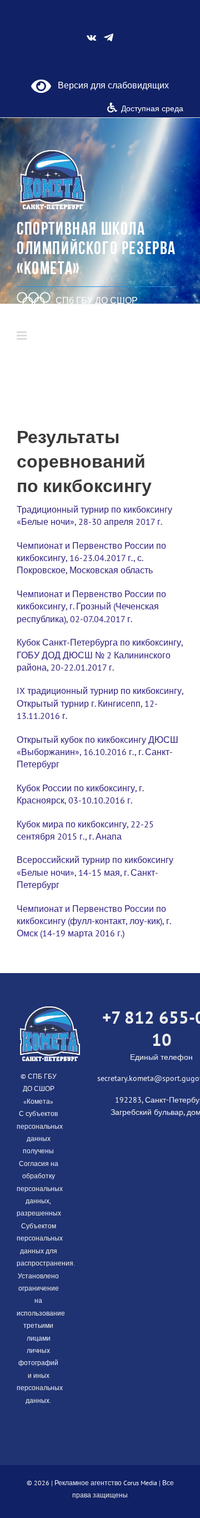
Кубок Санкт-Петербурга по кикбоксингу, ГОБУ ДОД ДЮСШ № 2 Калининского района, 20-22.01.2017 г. (100, 655)
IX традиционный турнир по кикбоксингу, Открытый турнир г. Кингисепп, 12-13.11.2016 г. (100, 703)
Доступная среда (152, 108)
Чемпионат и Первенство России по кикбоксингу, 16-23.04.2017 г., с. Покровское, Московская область (91, 558)
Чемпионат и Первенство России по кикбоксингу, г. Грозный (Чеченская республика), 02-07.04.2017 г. (91, 606)
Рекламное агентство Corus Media (105, 1483)
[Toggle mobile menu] (22, 335)
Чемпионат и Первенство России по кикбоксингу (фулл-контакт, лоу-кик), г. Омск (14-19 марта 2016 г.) (94, 921)
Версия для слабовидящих (110, 85)
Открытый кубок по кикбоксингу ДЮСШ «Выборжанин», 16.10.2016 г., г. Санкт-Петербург (97, 752)
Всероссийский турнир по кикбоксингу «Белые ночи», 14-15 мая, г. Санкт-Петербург (95, 872)
